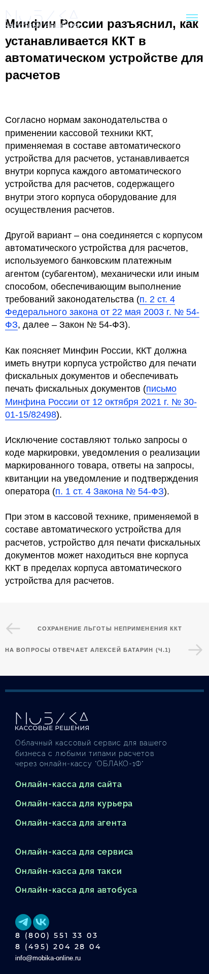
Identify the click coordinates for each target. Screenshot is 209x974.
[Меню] (192, 18)
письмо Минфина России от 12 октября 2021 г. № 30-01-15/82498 (101, 401)
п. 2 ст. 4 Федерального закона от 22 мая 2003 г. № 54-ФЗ (102, 312)
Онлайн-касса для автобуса (76, 890)
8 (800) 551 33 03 (56, 935)
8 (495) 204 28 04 (58, 946)
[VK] (41, 922)
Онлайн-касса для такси (68, 871)
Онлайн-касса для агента (70, 823)
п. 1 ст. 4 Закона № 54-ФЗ (109, 491)
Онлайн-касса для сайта (68, 784)
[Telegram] (23, 922)
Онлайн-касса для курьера (74, 803)
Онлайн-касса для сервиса (74, 852)
